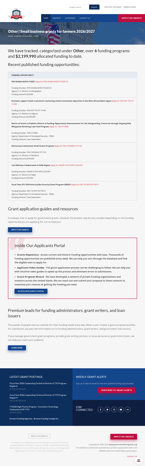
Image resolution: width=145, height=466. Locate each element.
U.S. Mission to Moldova (28, 155)
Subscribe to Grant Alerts (116, 390)
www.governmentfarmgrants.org (123, 444)
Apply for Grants (132, 18)
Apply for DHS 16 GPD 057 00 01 (84, 184)
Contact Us (85, 18)
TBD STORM (32, 133)
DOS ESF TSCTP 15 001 (36, 110)
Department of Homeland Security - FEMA (36, 136)
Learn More (17, 348)
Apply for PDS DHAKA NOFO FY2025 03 (51, 81)
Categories (70, 18)
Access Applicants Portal (31, 291)
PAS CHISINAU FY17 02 (36, 152)
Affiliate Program (112, 7)
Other (36, 36)
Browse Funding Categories (46, 418)
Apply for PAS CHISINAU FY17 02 (68, 146)
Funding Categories (23, 36)
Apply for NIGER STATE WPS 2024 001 (67, 165)
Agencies (57, 18)
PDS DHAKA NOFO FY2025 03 (39, 88)
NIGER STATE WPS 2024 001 (39, 171)
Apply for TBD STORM (58, 126)
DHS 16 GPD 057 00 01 (36, 191)
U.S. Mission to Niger (27, 175)
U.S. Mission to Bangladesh (29, 91)
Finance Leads (129, 7)
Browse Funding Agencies (21, 418)
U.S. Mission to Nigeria (28, 113)
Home (45, 18)
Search (94, 7)
